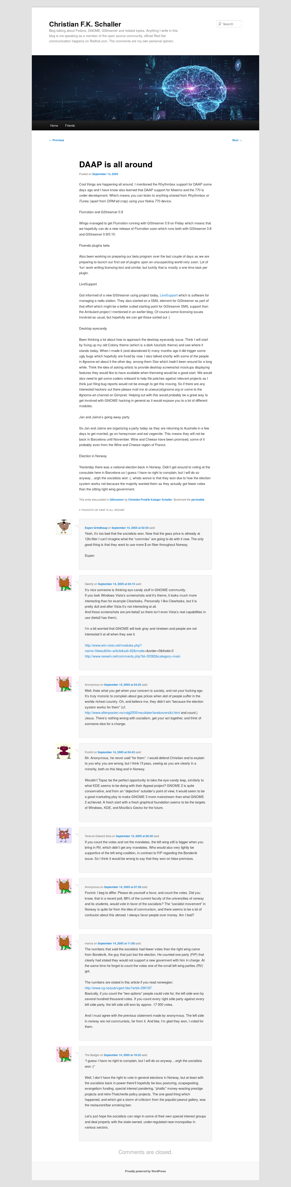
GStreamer (117, 499)
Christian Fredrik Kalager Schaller (150, 499)
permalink (197, 499)
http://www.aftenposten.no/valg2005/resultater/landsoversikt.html (132, 712)
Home (54, 125)
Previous (56, 140)
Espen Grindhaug (96, 528)
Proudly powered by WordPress (145, 1171)
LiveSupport (169, 295)
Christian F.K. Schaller (85, 24)
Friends (70, 125)
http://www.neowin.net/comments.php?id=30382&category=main (132, 656)
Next (237, 140)
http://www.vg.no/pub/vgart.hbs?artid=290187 (118, 987)
